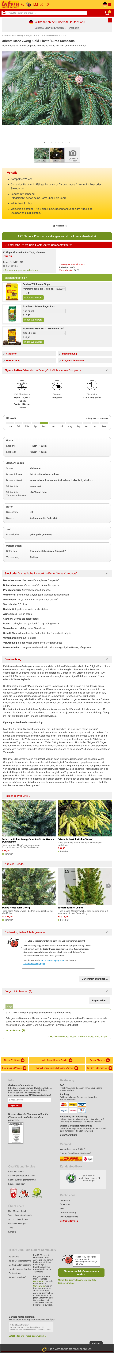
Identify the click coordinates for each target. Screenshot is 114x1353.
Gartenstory (39, 1281)
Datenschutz (66, 1204)
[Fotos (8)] (41, 154)
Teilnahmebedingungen (34, 963)
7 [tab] (65, 142)
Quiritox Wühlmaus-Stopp (36, 284)
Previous (5, 885)
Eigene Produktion (16, 1184)
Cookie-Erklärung (68, 1212)
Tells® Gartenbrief (17, 1277)
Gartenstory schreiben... (95, 978)
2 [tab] (48, 142)
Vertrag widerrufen (69, 1221)
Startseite (6, 35)
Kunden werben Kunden (20, 1269)
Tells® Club (14, 1256)
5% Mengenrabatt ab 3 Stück (72, 264)
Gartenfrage (39, 1286)
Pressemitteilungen (17, 1223)
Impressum (65, 1200)
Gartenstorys (15, 1273)
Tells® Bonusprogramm (20, 1261)
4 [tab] (55, 142)
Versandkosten (66, 270)
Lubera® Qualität (16, 1171)
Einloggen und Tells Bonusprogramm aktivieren (81, 1272)
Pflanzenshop (17, 35)
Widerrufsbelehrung (69, 1217)
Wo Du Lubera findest (18, 1219)
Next (108, 885)
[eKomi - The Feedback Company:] (71, 1178)
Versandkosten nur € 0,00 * (72, 1149)
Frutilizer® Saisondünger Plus (39, 306)
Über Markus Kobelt (17, 1211)
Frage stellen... (100, 1000)
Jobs (10, 1227)
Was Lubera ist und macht (20, 1215)
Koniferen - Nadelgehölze (48, 35)
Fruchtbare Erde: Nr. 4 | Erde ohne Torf (43, 328)
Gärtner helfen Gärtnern (20, 1265)
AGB (62, 1208)
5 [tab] (58, 142)
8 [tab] (69, 142)
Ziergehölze (30, 35)
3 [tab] (51, 142)
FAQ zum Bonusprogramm (53, 960)
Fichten (63, 35)
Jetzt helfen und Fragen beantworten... (27, 1336)
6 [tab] (62, 142)
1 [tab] (44, 142)
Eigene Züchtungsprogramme (22, 1180)
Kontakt (12, 1232)
